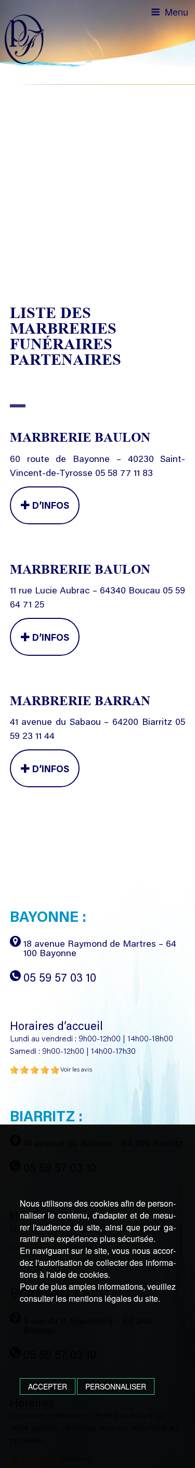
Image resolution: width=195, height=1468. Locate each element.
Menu (176, 11)
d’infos (49, 506)
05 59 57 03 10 (59, 979)
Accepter (47, 1386)
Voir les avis (76, 1070)
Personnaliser (115, 1386)
